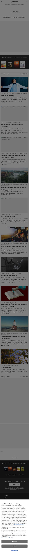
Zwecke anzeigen (14, 550)
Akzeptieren (14, 541)
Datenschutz (16, 524)
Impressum (21, 524)
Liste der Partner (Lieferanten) (7, 537)
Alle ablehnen (14, 546)
